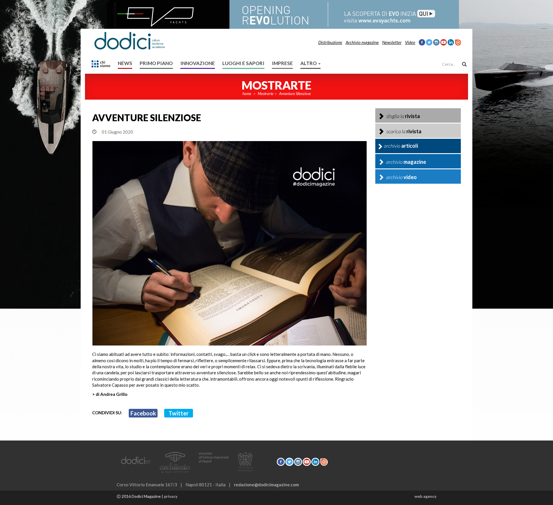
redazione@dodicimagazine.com (266, 484)
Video (410, 42)
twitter (178, 413)
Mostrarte (265, 93)
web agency (425, 496)
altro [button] (309, 63)
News (125, 63)
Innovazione (197, 63)
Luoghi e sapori (243, 63)
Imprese (282, 63)
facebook (143, 413)
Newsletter (392, 42)
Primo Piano (156, 63)
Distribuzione (330, 42)
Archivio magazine (362, 42)
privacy (170, 496)
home (247, 93)
